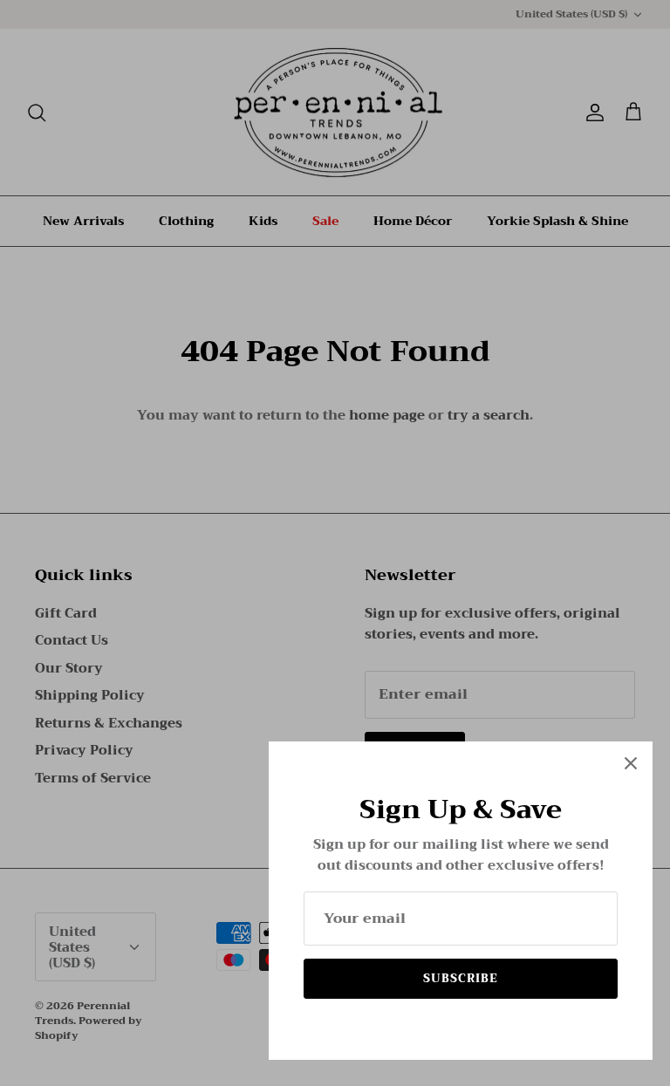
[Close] (631, 763)
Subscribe (460, 978)
